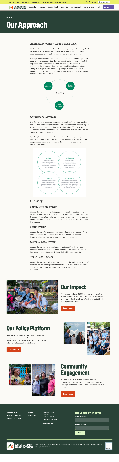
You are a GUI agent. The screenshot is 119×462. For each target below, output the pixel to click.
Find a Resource (47, 2)
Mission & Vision (12, 412)
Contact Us (25, 2)
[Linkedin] (89, 2)
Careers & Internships (14, 418)
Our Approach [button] (75, 7)
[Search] (99, 7)
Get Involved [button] (53, 7)
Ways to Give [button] (89, 7)
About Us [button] (64, 7)
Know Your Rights (60, 2)
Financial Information (14, 415)
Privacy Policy (39, 447)
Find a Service (35, 2)
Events (30, 412)
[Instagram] (86, 2)
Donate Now (108, 7)
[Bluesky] (92, 2)
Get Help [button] (32, 7)
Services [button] (42, 7)
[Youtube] (95, 2)
